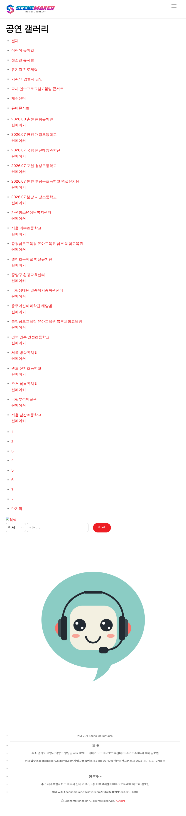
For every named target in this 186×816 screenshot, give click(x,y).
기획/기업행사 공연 (27, 79)
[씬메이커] (31, 13)
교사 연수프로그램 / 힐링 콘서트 (37, 89)
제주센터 (18, 98)
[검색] (11, 520)
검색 (102, 527)
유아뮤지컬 (20, 108)
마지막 (16, 508)
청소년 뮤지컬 (22, 60)
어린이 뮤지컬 (22, 50)
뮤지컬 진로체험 (24, 69)
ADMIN (120, 800)
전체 (15, 41)
